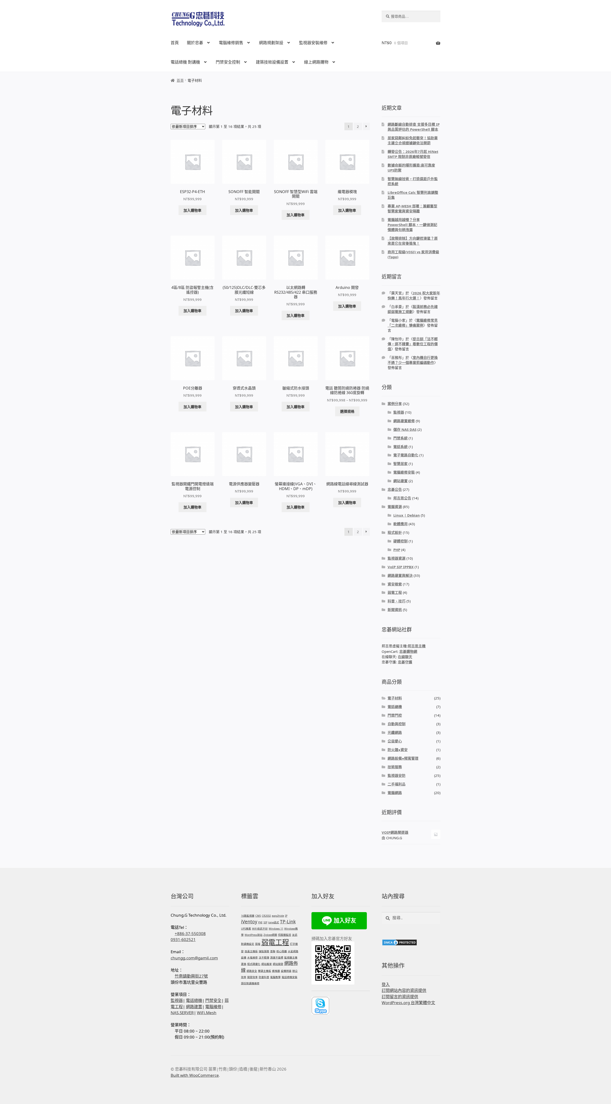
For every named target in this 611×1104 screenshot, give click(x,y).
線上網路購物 (316, 62)
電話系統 (400, 446)
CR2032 (266, 915)
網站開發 (278, 964)
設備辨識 (286, 971)
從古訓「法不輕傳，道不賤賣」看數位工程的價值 (413, 343)
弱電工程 (395, 592)
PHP (396, 549)
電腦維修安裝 (404, 472)
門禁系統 (400, 438)
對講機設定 (247, 944)
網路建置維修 (404, 420)
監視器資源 (397, 558)
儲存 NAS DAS (404, 429)
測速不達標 (276, 957)
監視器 (398, 412)
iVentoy (249, 922)
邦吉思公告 (402, 498)
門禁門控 (395, 715)
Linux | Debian (406, 515)
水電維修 (252, 957)
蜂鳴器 (276, 971)
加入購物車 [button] (192, 210)
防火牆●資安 (398, 749)
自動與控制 (397, 723)
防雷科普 (264, 977)
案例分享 (395, 403)
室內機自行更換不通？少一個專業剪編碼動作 (413, 360)
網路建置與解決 (400, 575)
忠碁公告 (395, 489)
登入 (386, 984)
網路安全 (252, 971)
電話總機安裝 (289, 977)
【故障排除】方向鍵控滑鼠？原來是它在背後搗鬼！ (413, 241)
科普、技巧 (397, 601)
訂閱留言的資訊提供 (400, 996)
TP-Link (288, 922)
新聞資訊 (395, 609)
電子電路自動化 (405, 455)
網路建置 (194, 1006)
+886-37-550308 (190, 933)
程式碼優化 (253, 964)
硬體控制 (400, 541)
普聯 (272, 951)
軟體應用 (400, 523)
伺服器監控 (284, 934)
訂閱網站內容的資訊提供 (404, 990)
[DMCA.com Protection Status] (411, 942)
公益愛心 (395, 741)
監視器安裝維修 (313, 42)
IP (286, 915)
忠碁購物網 (408, 651)
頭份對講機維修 (250, 983)
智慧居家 (400, 463)
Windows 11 (276, 928)
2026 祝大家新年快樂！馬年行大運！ (414, 295)
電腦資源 (395, 506)
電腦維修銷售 (231, 42)
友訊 (294, 934)
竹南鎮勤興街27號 (191, 976)
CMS (258, 915)
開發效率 (252, 977)
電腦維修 (213, 1006)
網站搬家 (266, 964)
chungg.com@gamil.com (194, 958)
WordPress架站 (254, 934)
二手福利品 (397, 784)
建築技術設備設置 (272, 62)
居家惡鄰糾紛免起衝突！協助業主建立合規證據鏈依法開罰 (413, 140)
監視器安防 (397, 775)
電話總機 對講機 (185, 62)
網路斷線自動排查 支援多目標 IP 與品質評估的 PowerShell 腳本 (414, 127)
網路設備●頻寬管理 (403, 758)
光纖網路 (395, 732)
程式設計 (395, 532)
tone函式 (273, 922)
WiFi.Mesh (206, 1012)
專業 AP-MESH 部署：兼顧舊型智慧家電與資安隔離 (412, 208)
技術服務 (395, 766)
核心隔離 (281, 951)
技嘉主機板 (251, 951)
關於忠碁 (195, 42)
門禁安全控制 (228, 62)
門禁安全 (213, 1000)
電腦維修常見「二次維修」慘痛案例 (413, 323)
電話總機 (395, 706)
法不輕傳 (264, 957)
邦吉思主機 (417, 646)
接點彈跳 (264, 951)
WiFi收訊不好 (260, 928)
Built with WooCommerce (195, 1075)
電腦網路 (395, 792)
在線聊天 (405, 656)
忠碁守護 (405, 662)
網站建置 (400, 480)
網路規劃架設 (271, 42)
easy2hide (278, 915)
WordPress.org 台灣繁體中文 (408, 1002)
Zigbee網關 (270, 934)
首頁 (175, 42)
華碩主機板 (264, 971)
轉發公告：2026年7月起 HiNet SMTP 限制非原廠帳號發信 (413, 154)
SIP (265, 922)
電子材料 (395, 698)
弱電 (257, 944)
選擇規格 (347, 411)
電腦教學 (275, 977)
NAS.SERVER (182, 1012)
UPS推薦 (246, 928)
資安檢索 (395, 584)
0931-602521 (183, 939)
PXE (260, 922)
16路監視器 (247, 915)
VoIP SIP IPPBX (401, 566)
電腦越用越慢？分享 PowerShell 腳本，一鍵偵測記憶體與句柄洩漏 (412, 224)
